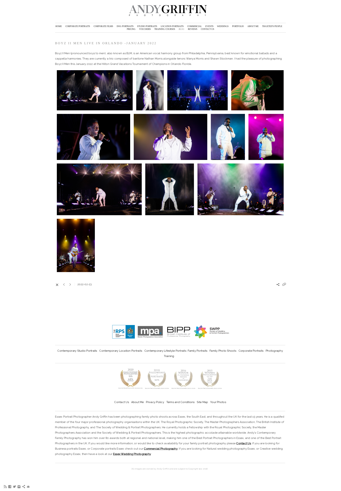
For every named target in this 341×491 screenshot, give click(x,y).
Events (209, 26)
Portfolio (238, 26)
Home (58, 26)
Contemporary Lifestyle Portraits (165, 350)
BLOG (181, 29)
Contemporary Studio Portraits (77, 350)
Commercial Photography (161, 448)
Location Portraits (172, 26)
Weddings (223, 26)
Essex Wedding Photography (132, 454)
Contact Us (207, 29)
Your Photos (218, 402)
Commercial (194, 26)
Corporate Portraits (77, 26)
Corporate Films (103, 26)
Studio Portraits (147, 26)
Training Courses (164, 29)
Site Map (202, 402)
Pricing (131, 29)
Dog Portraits (125, 26)
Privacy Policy (155, 402)
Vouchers (145, 29)
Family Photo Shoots (223, 350)
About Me (253, 26)
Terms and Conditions (181, 402)
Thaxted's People (272, 26)
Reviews (192, 29)
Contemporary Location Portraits (120, 350)
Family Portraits (197, 350)
